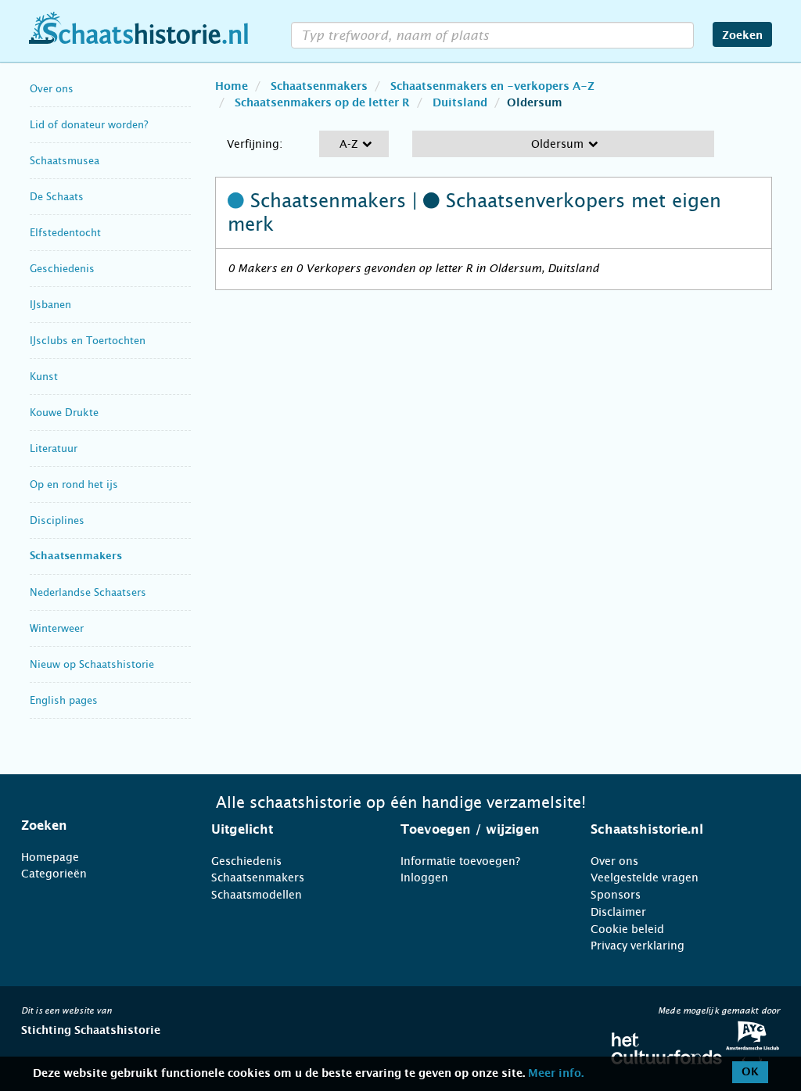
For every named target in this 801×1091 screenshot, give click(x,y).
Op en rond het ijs (74, 484)
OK (750, 1072)
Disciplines (57, 520)
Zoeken (742, 36)
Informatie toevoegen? (460, 861)
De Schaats (57, 197)
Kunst (44, 376)
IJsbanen (50, 304)
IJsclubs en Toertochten (87, 340)
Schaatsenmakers (76, 556)
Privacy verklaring (637, 945)
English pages (64, 700)
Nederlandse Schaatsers (88, 592)
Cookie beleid (627, 929)
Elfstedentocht (65, 233)
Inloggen (424, 877)
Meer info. (556, 1073)
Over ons (52, 89)
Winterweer (57, 628)
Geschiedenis (62, 269)
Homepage (50, 857)
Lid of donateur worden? (89, 125)
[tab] (96, 826)
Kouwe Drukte (64, 412)
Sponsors (616, 894)
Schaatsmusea (64, 161)
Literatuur (53, 448)
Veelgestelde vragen (645, 877)
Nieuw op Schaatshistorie (92, 664)
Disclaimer (618, 912)
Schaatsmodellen (256, 894)
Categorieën (54, 873)
